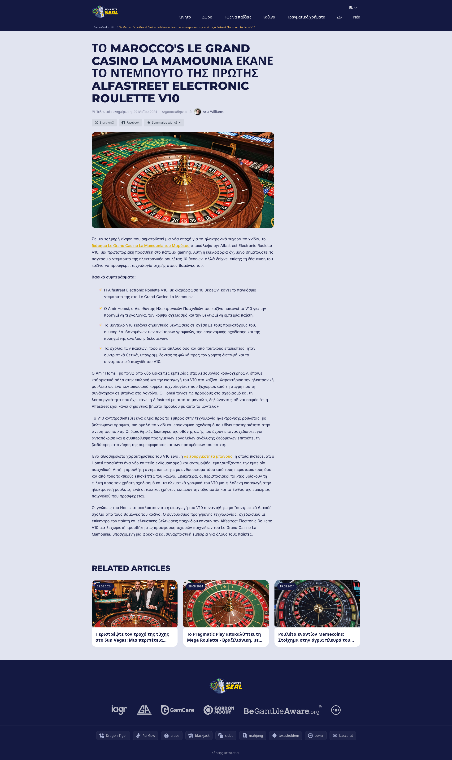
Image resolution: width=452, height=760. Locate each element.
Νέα (356, 17)
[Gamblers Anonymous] (144, 710)
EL (351, 7)
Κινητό (184, 17)
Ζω (339, 17)
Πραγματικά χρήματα (306, 17)
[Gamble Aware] (283, 710)
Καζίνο (269, 17)
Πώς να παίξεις (237, 17)
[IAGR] (119, 710)
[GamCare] (177, 710)
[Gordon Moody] (219, 710)
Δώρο (207, 17)
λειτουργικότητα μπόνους (208, 456)
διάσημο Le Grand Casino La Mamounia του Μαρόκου (141, 245)
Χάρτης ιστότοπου (226, 753)
